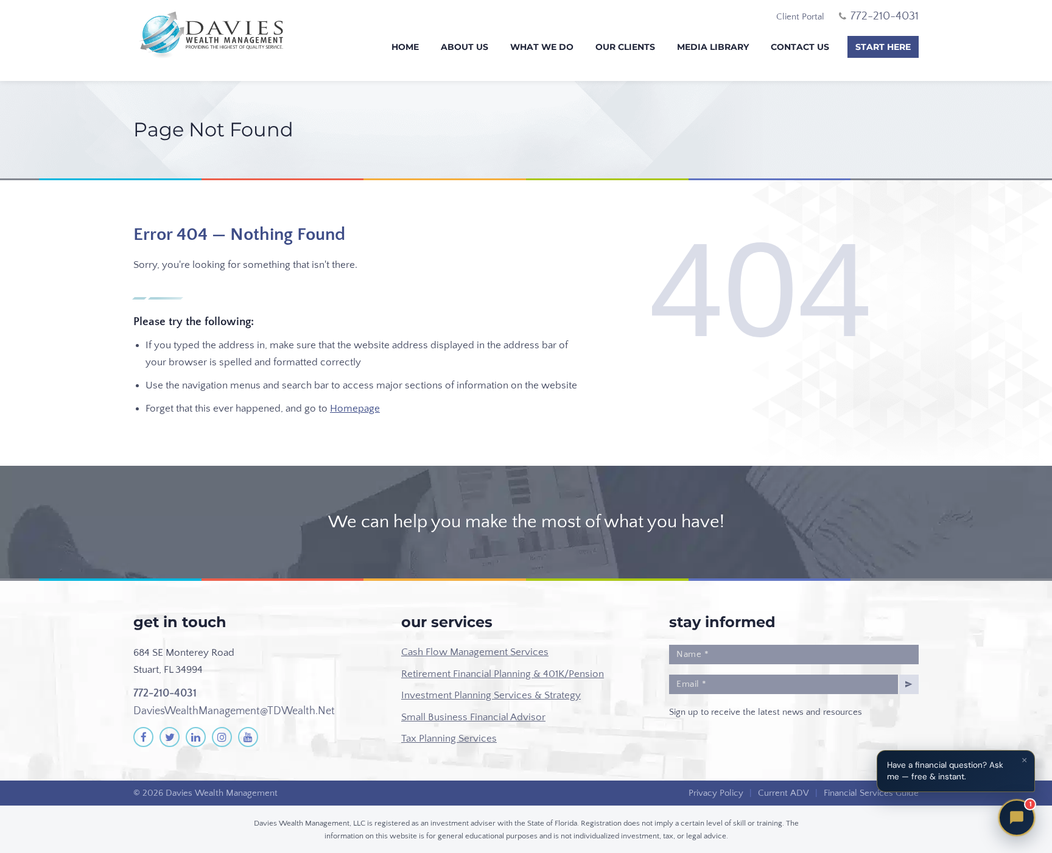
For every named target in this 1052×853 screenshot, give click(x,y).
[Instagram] (222, 737)
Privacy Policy (716, 793)
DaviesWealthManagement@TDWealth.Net (234, 711)
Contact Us (800, 46)
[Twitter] (170, 737)
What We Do (541, 46)
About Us (464, 46)
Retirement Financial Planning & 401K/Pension (502, 674)
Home (405, 46)
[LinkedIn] (196, 737)
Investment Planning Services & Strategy (491, 695)
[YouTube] (248, 737)
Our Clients (625, 46)
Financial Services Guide (871, 793)
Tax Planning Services (449, 738)
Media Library (713, 46)
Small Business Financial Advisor (473, 717)
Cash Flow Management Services (475, 652)
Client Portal (800, 17)
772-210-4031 (165, 693)
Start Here (883, 46)
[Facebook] (143, 737)
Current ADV (783, 793)
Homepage (355, 408)
